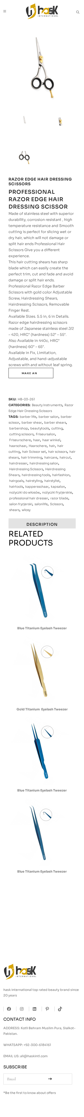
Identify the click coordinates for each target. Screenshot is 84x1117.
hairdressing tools (36, 475)
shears (14, 510)
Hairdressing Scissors (26, 469)
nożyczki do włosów (24, 492)
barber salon (48, 417)
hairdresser (18, 463)
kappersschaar (37, 487)
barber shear (32, 422)
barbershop (18, 428)
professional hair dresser (28, 498)
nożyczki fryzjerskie (57, 492)
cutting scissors (21, 434)
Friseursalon (45, 434)
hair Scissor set (34, 452)
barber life (28, 417)
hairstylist (52, 481)
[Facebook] (7, 1009)
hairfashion (61, 475)
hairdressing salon (44, 463)
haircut (65, 457)
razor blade (59, 498)
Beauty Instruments (47, 405)
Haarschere (38, 446)
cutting (57, 428)
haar (36, 440)
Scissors (56, 504)
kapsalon (58, 487)
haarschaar (17, 446)
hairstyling (34, 481)
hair (52, 446)
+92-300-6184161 (37, 1045)
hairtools (16, 487)
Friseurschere (20, 440)
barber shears (55, 422)
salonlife (41, 504)
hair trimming (31, 457)
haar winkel (51, 440)
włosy (26, 510)
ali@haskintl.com (34, 1056)
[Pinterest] (46, 1009)
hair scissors (57, 452)
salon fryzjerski (20, 504)
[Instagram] (20, 1009)
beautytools (39, 428)
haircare (50, 457)
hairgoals (16, 481)
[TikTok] (58, 1009)
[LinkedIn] (33, 1009)
